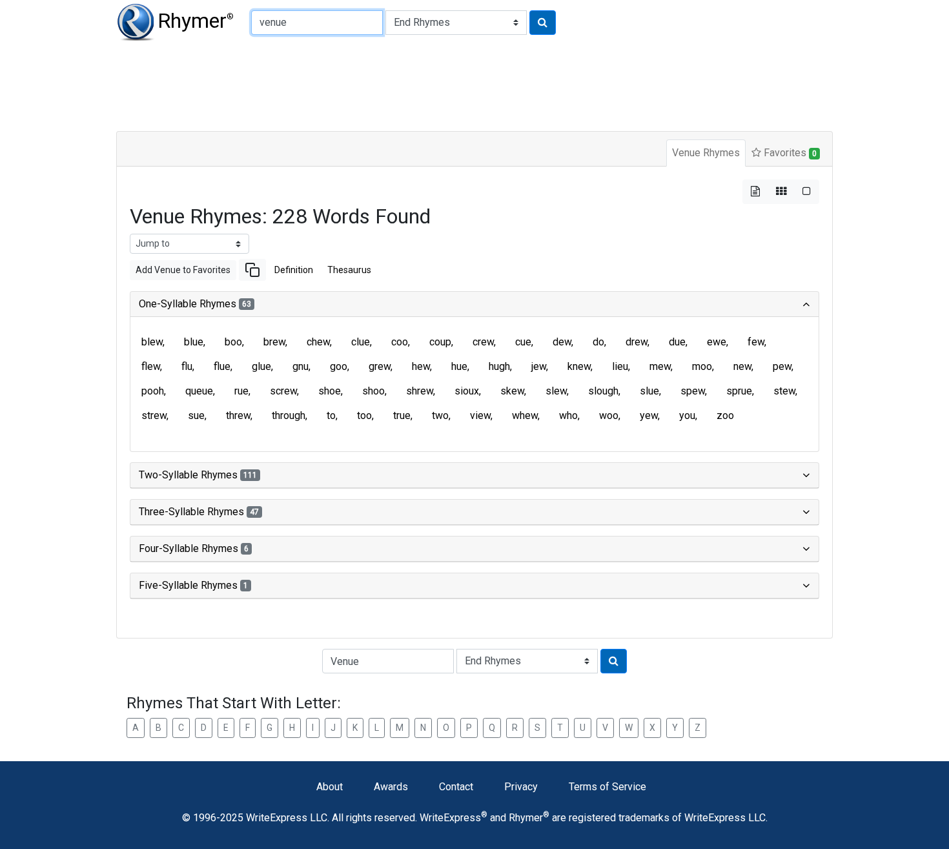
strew (154, 415)
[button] (252, 270)
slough (603, 391)
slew (556, 391)
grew (380, 366)
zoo (725, 415)
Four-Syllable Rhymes (194, 548)
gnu (300, 366)
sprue (739, 391)
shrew (419, 391)
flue (222, 366)
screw (283, 391)
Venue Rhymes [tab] (706, 153)
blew (152, 342)
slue (649, 391)
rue (241, 391)
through (288, 415)
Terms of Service (607, 787)
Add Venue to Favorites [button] (183, 270)
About (329, 787)
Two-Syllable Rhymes (198, 475)
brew (274, 342)
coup (440, 342)
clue (360, 342)
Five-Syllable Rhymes (193, 585)
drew (637, 342)
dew (562, 342)
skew (512, 391)
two (440, 415)
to (331, 415)
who (568, 415)
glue (261, 366)
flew (150, 366)
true (402, 415)
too (364, 415)
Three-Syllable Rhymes (199, 512)
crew (483, 342)
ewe (716, 342)
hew (421, 366)
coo (399, 342)
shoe (329, 391)
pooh (152, 391)
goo (338, 366)
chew (318, 342)
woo (608, 415)
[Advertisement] (429, 84)
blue (193, 342)
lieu (620, 366)
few (756, 342)
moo (702, 366)
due (677, 342)
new (742, 366)
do (598, 342)
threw (238, 415)
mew (660, 366)
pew (782, 366)
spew (692, 391)
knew (579, 366)
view (480, 415)
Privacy (521, 787)
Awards (391, 787)
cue (523, 342)
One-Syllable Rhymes (195, 304)
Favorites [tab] (789, 153)
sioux (466, 391)
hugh (499, 366)
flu (186, 366)
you (687, 415)
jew (538, 366)
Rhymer (196, 20)
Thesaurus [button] (349, 270)
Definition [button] (293, 270)
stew (784, 391)
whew (525, 415)
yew (649, 415)
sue (196, 415)
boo (233, 342)
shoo (373, 391)
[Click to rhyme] (542, 22)
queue (199, 391)
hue (459, 366)
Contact (456, 787)
